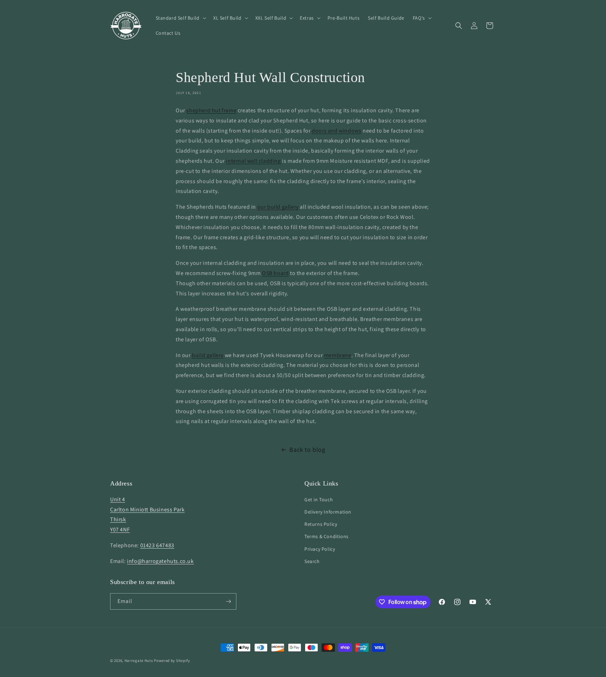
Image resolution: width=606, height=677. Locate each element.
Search (312, 561)
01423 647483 (157, 545)
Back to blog (307, 449)
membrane (337, 355)
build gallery (207, 355)
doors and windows (336, 130)
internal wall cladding (253, 161)
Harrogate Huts (138, 660)
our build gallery (278, 206)
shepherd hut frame (211, 110)
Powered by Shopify (172, 660)
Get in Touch (318, 499)
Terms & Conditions (326, 536)
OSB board (275, 273)
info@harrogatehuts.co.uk (160, 561)
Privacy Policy (319, 549)
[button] (180, 18)
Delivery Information (327, 512)
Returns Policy (320, 524)
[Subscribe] (228, 601)
